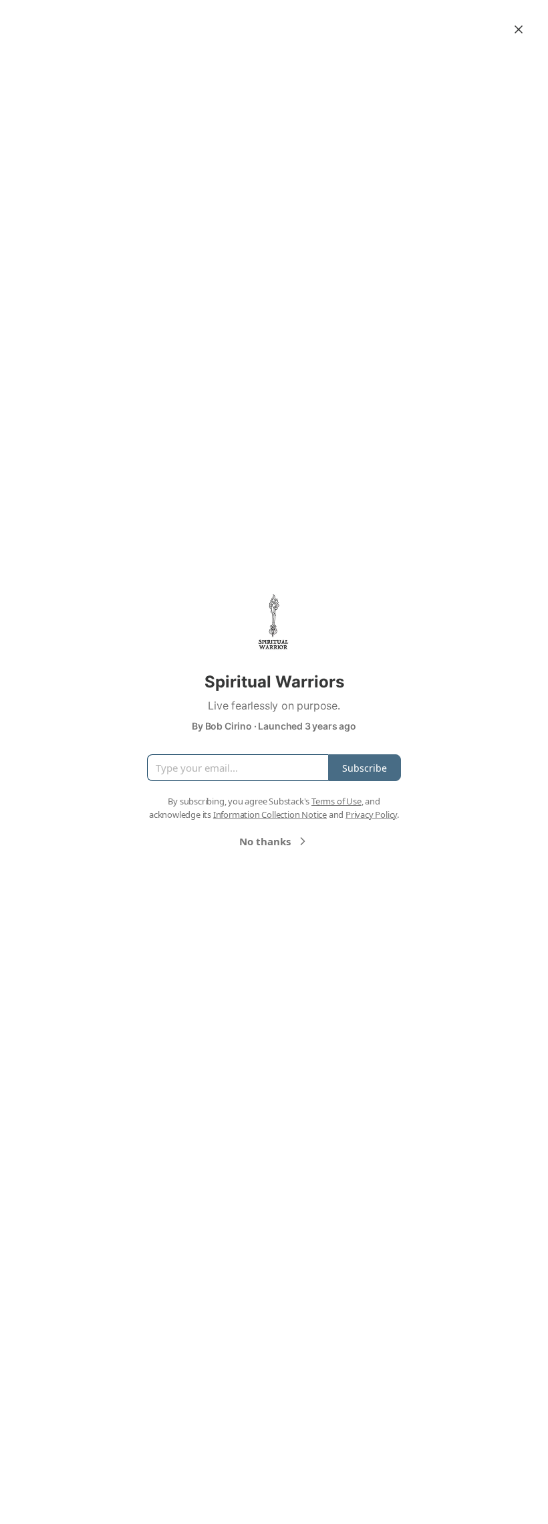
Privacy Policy (371, 814)
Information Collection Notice (270, 814)
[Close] (518, 29)
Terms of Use (336, 801)
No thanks (265, 841)
